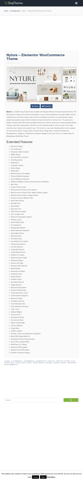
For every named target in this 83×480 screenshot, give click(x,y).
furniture (9, 363)
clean (7, 361)
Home (6, 11)
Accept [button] (35, 477)
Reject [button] (43, 477)
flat (73, 361)
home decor (38, 363)
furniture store (23, 363)
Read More (51, 477)
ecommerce (29, 361)
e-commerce (16, 361)
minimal (49, 363)
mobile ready (60, 363)
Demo (36, 106)
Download (47, 106)
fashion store (63, 361)
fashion (51, 361)
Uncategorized (15, 11)
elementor (41, 361)
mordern (72, 363)
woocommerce (11, 364)
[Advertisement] (41, 32)
